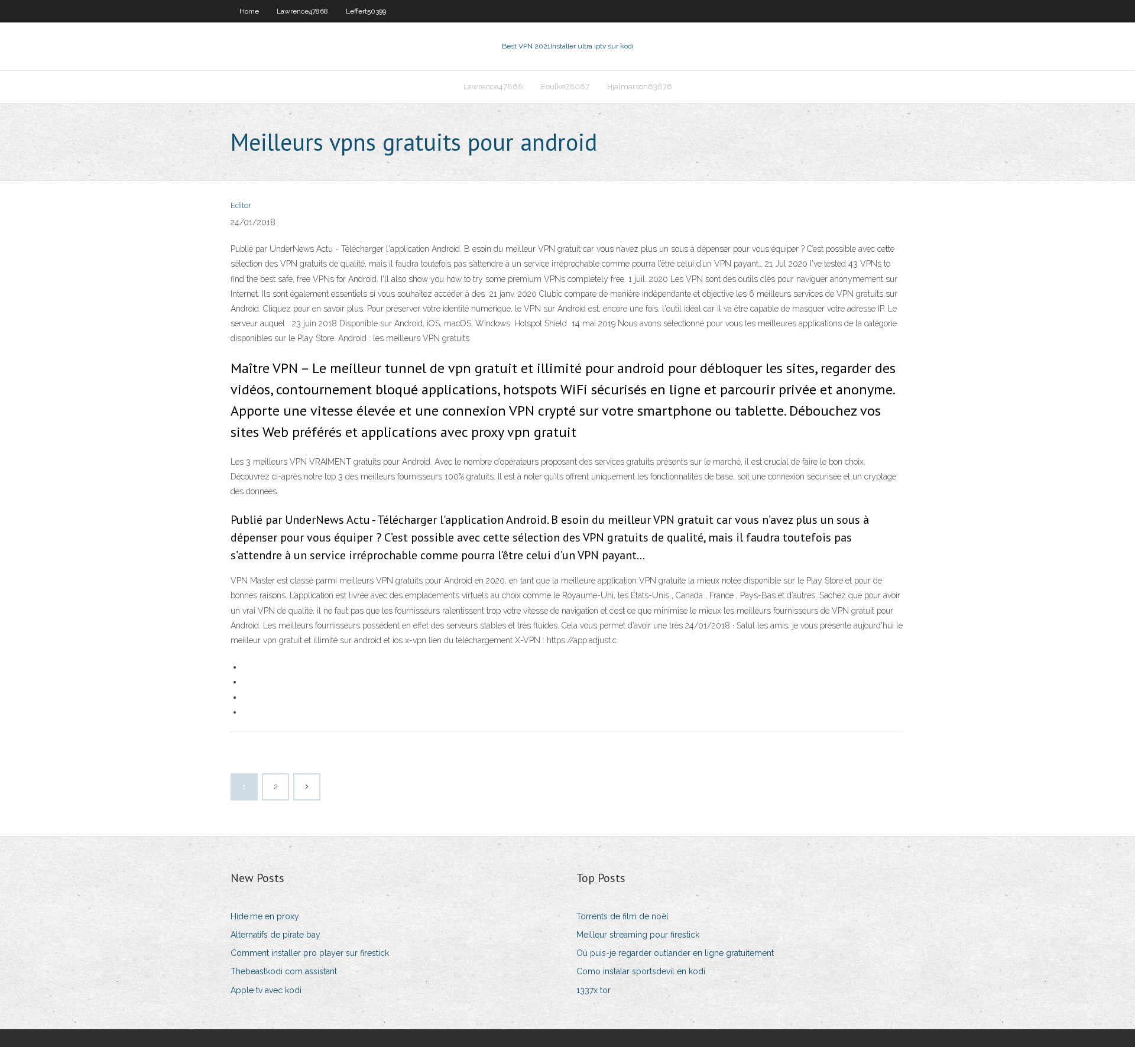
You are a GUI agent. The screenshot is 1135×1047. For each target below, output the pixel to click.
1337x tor (593, 990)
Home (249, 11)
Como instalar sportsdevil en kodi (640, 971)
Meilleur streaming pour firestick (637, 934)
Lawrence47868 (302, 11)
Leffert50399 (366, 11)
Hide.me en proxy (265, 916)
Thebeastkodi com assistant (284, 971)
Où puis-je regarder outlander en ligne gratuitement (675, 953)
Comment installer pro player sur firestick (310, 953)
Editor (241, 205)
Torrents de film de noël (622, 916)
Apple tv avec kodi (266, 990)
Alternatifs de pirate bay (275, 934)
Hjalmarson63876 (639, 86)
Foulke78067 (565, 86)
